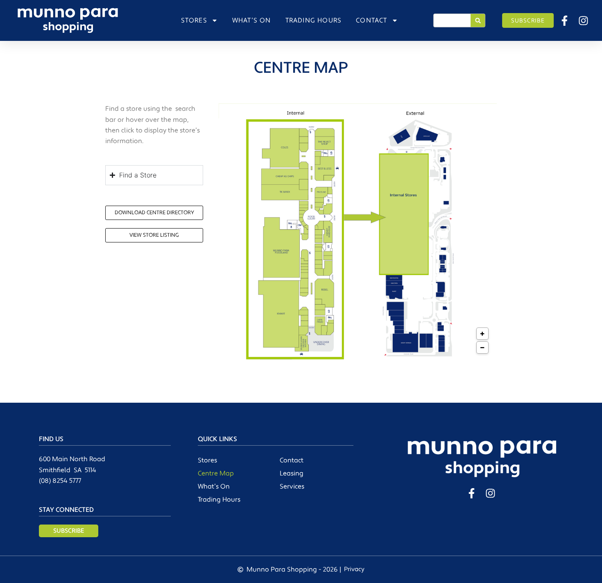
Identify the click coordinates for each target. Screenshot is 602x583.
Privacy (354, 569)
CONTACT (371, 20)
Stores (207, 460)
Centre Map (216, 473)
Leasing (291, 473)
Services (292, 486)
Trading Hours (219, 500)
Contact (291, 460)
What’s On (214, 486)
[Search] (478, 20)
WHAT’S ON (251, 20)
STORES (194, 20)
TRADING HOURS (313, 20)
